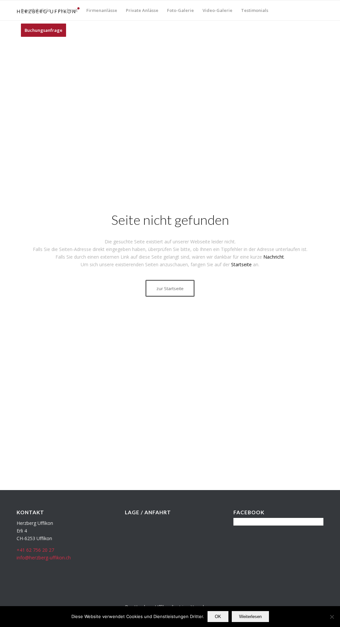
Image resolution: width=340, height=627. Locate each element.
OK (218, 616)
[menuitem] (35, 10)
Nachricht (273, 257)
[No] (331, 616)
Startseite (241, 264)
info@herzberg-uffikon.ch (44, 557)
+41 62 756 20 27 (35, 550)
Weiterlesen (250, 616)
